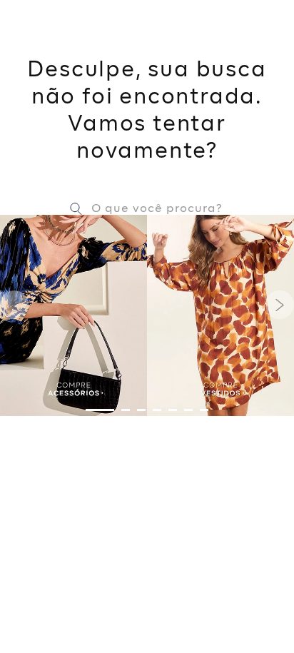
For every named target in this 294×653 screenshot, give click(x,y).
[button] (100, 410)
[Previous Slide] (14, 304)
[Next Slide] (279, 304)
